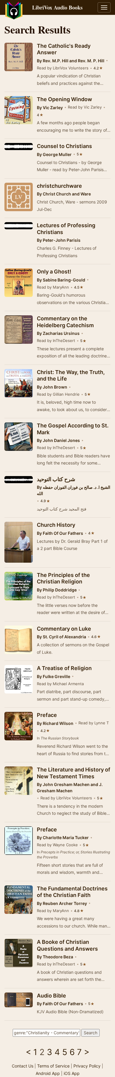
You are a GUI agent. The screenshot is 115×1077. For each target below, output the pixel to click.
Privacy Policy (87, 1065)
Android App (48, 1073)
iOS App (72, 1073)
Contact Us (22, 1065)
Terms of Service (53, 1065)
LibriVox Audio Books (57, 7)
